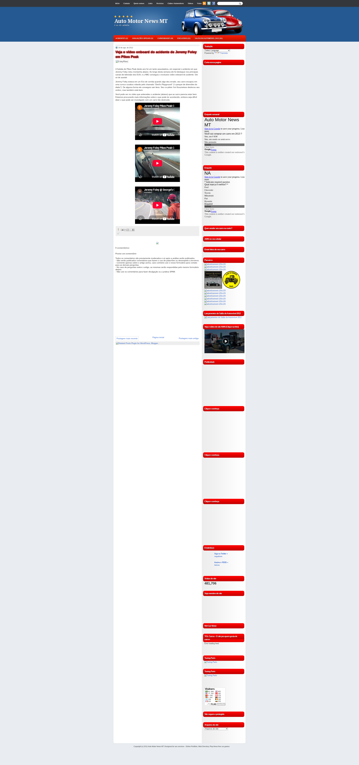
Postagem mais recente (127, 338)
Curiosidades (164, 38)
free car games (224, 746)
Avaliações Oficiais (141, 38)
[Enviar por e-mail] (125, 229)
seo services (179, 746)
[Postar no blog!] (127, 229)
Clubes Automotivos (176, 3)
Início (117, 3)
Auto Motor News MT (141, 21)
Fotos (199, 3)
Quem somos (139, 3)
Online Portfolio (191, 746)
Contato (126, 3)
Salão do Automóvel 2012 (207, 38)
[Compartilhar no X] (130, 229)
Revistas (160, 3)
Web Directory (203, 746)
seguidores (221, 555)
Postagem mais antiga (189, 338)
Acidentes (120, 38)
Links (150, 3)
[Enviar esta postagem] (122, 230)
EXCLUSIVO (182, 38)
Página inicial (158, 337)
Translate (224, 53)
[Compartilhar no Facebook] (133, 229)
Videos (190, 3)
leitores (221, 563)
